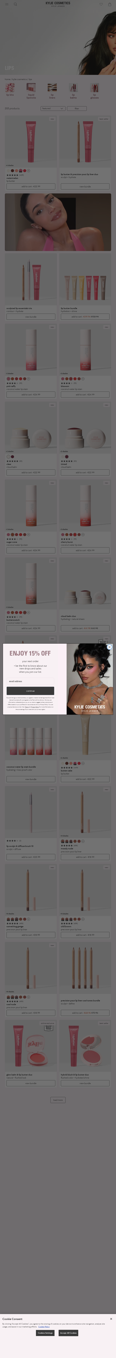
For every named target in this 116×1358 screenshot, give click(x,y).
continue (30, 690)
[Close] (111, 1319)
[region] (58, 1336)
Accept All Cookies (68, 1333)
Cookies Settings (45, 1333)
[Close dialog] (109, 647)
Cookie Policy (44, 1326)
